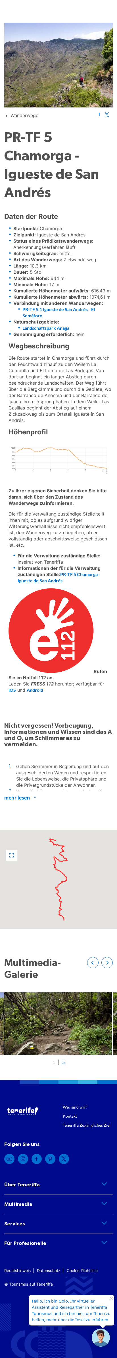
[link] (24, 115)
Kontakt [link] (70, 1116)
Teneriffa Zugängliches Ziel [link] (86, 1125)
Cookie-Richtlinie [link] (82, 1270)
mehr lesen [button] (17, 797)
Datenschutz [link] (48, 1270)
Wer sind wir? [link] (75, 1107)
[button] (11, 855)
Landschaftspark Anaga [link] (45, 328)
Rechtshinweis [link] (17, 1270)
